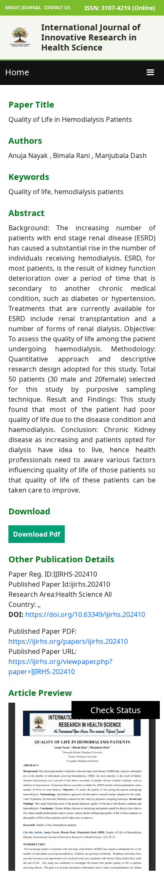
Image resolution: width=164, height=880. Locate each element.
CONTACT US (57, 8)
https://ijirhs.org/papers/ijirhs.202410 (68, 641)
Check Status (115, 710)
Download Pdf (36, 534)
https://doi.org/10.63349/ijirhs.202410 (85, 614)
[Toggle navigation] (150, 72)
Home (17, 72)
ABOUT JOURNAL (23, 8)
